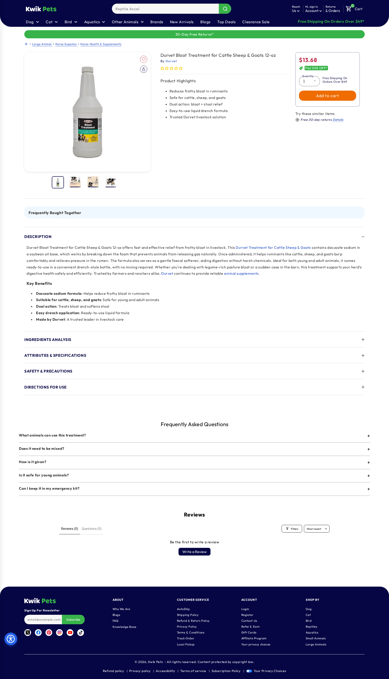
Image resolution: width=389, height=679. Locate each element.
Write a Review (194, 551)
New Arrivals (182, 21)
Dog (309, 608)
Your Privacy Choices (270, 671)
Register (247, 614)
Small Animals (316, 638)
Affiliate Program (254, 638)
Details (338, 120)
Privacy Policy (187, 626)
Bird (309, 620)
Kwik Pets (155, 662)
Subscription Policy (226, 671)
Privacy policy (140, 671)
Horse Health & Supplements (101, 44)
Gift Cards (249, 632)
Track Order (185, 638)
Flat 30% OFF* (316, 68)
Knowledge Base (124, 626)
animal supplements (241, 273)
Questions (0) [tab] (92, 528)
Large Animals (316, 644)
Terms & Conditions (191, 632)
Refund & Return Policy (193, 620)
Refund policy (113, 671)
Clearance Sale (255, 21)
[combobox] (171, 9)
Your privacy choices (256, 644)
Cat (308, 614)
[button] (354, 8)
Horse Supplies (66, 44)
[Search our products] (225, 9)
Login (245, 608)
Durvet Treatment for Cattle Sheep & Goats (273, 247)
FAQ (116, 620)
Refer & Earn (250, 626)
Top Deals (226, 21)
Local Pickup (186, 644)
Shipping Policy (188, 614)
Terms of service (193, 671)
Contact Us (249, 620)
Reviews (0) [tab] (69, 528)
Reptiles (311, 626)
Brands (156, 21)
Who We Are (121, 608)
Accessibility (165, 671)
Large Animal (42, 44)
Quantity (307, 76)
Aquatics (312, 632)
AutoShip (183, 608)
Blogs (205, 21)
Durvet (167, 273)
